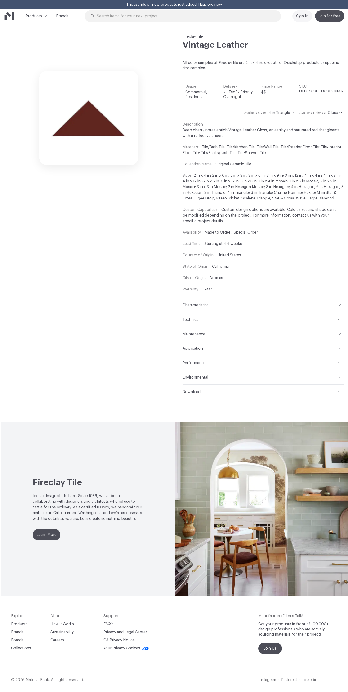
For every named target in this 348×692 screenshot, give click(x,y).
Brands (62, 16)
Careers (57, 640)
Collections (21, 648)
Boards (17, 640)
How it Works (62, 624)
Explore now (211, 4)
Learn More (46, 535)
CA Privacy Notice (119, 640)
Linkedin (309, 680)
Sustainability (62, 632)
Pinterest (289, 680)
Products (34, 16)
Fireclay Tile (193, 36)
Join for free (329, 16)
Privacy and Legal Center (125, 632)
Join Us (270, 648)
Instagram (267, 680)
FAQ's (108, 624)
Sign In (302, 16)
